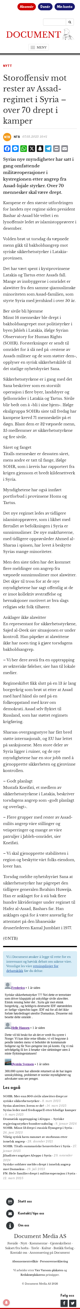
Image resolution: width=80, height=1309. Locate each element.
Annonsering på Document (50, 1253)
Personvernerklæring (54, 1261)
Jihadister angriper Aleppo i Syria (27, 1155)
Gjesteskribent (60, 1243)
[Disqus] (40, 1032)
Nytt (7, 66)
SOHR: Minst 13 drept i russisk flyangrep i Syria (37, 1128)
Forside (12, 1243)
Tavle (35, 1248)
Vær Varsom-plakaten (49, 1270)
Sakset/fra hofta (17, 1248)
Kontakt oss (18, 1253)
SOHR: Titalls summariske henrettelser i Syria (36, 1146)
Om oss (23, 1225)
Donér (45, 7)
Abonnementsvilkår (25, 1261)
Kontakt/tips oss (31, 1214)
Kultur (46, 1248)
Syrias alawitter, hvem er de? (23, 1106)
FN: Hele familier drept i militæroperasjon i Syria (39, 1173)
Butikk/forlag (63, 1248)
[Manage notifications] (6, 1302)
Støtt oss (25, 1202)
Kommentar (39, 1243)
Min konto (64, 7)
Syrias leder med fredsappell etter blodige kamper (39, 1110)
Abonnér (26, 7)
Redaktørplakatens (33, 1274)
